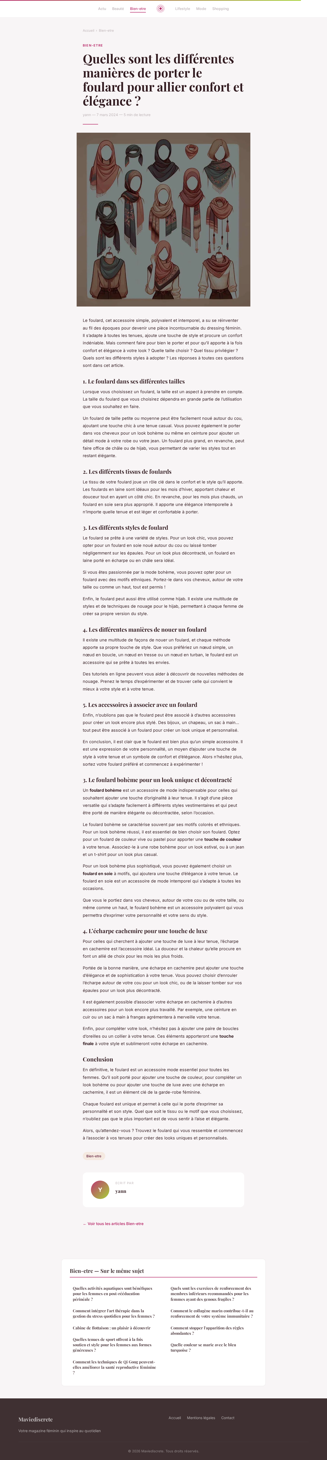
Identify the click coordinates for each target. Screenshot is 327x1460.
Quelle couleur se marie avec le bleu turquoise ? (203, 1347)
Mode (201, 8)
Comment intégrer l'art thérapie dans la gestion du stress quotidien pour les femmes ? (114, 1313)
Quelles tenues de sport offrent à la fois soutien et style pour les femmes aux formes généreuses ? (112, 1345)
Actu (102, 8)
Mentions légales (201, 1418)
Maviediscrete (35, 1419)
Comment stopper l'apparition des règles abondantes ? (207, 1330)
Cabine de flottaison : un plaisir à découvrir (111, 1327)
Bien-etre (138, 8)
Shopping (220, 8)
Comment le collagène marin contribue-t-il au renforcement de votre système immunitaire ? (212, 1313)
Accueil (88, 30)
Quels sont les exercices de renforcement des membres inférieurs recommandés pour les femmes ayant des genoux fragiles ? (211, 1294)
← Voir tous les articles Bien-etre (113, 1223)
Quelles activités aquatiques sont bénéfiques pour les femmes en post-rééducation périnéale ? (112, 1294)
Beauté (118, 8)
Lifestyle (182, 8)
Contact (228, 1418)
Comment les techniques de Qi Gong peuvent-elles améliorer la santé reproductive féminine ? (114, 1367)
